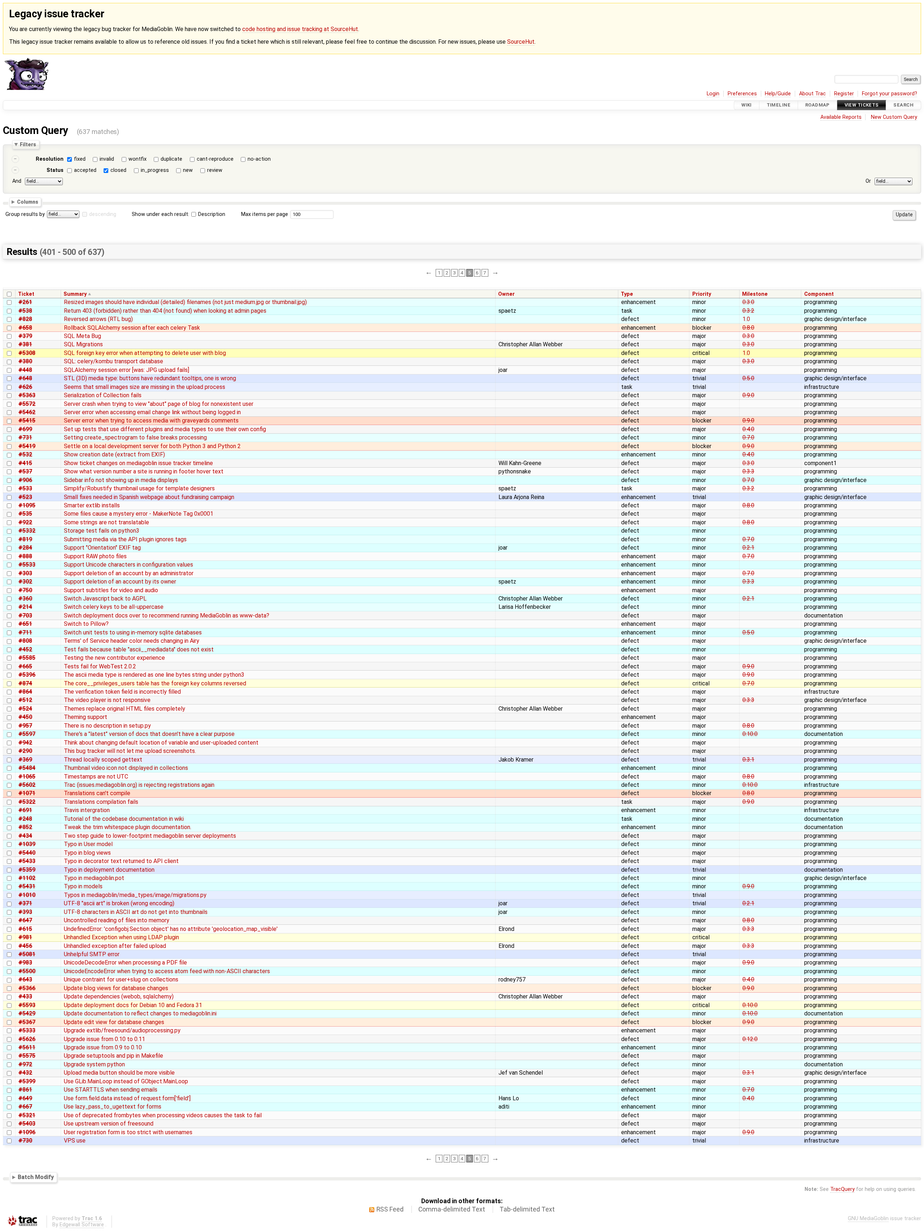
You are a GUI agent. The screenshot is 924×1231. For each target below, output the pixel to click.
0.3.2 (748, 310)
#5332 (26, 530)
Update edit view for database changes (114, 1022)
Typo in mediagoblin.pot (94, 878)
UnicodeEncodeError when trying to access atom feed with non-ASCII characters (167, 971)
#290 (25, 750)
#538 (25, 310)
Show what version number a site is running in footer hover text (143, 471)
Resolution (50, 159)
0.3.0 (748, 302)
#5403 (26, 1123)
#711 (25, 632)
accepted (85, 170)
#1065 (26, 776)
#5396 (26, 674)
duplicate (171, 159)
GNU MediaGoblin (868, 1218)
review (214, 170)
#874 (25, 683)
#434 (25, 835)
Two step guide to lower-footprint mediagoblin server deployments (150, 835)
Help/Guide (778, 94)
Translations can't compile (97, 793)
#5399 (26, 1081)
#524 (25, 708)
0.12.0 (750, 1039)
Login (713, 94)
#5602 (26, 784)
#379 (25, 336)
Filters (28, 144)
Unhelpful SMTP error (91, 954)
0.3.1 (748, 759)
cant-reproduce (215, 159)
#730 (25, 1140)
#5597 (26, 734)
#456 (25, 945)
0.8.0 (748, 327)
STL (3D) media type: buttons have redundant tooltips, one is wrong (150, 378)
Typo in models (83, 886)
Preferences (742, 94)
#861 (25, 1089)
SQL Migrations (83, 344)
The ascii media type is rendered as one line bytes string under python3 (154, 674)
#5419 (26, 446)
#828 (25, 319)
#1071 (26, 793)
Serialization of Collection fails (102, 395)
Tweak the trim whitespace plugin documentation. (127, 827)
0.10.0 (750, 734)
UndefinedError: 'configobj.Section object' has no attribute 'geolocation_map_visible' (171, 929)
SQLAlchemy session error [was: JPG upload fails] (126, 370)
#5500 (26, 971)
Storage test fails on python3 (101, 530)
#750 (25, 590)
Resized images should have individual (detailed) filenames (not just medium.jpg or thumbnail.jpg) (185, 302)
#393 (25, 912)
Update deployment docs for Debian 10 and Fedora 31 (133, 1005)
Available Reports (841, 117)
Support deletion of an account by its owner (120, 581)
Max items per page (264, 214)
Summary (75, 294)
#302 (25, 581)
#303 (25, 573)
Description (211, 214)
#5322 (26, 801)
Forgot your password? (889, 94)
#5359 (26, 869)
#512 (25, 700)
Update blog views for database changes (116, 988)
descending (102, 214)
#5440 (26, 852)
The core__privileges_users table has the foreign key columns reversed (155, 683)
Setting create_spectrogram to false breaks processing (135, 437)
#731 (25, 437)
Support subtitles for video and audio (111, 590)
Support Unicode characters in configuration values (128, 564)
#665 (25, 666)
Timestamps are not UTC (96, 776)
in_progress (155, 170)
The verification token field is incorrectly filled (122, 691)
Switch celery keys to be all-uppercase (114, 606)
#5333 (26, 1030)
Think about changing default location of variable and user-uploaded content (161, 742)
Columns (27, 202)
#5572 (26, 403)
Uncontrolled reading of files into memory (116, 920)
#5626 (26, 1039)
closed (118, 170)
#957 (25, 725)
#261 (25, 302)
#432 (25, 1072)
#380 (25, 361)
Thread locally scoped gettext (103, 759)
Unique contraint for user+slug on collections (121, 979)
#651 (25, 623)
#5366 (26, 988)
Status (55, 170)
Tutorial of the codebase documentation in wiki (124, 818)
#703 (25, 615)
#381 (25, 344)
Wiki (746, 105)
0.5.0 (748, 378)
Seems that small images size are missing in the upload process (144, 386)
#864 (25, 691)
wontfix (137, 159)
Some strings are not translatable (106, 522)
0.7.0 (748, 437)
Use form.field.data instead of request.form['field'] (127, 1098)
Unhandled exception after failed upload (115, 945)
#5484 (26, 767)
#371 (25, 903)
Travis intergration (87, 810)
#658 (25, 327)
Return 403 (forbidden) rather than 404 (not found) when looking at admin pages (165, 310)
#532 (25, 454)
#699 (25, 429)
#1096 (26, 1132)
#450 (25, 717)
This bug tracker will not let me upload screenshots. (130, 750)
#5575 (26, 1055)
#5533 (26, 564)
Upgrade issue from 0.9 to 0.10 (103, 1047)
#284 (25, 547)
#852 (25, 827)
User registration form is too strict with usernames (128, 1132)
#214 (25, 606)
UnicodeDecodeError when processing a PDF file (125, 962)
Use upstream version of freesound (108, 1123)
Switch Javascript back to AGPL (105, 598)
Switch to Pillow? (86, 623)
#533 (25, 488)
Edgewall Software (82, 1225)
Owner (506, 294)
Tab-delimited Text (527, 1209)
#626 (25, 386)
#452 (25, 649)
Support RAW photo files (95, 556)
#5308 (26, 353)
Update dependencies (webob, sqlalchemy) (119, 996)
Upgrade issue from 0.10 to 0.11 (104, 1039)
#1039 (26, 844)
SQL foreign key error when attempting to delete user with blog (145, 353)
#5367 (26, 1022)
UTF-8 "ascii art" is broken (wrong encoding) (119, 903)
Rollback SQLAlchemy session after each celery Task (132, 327)
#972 (25, 1064)
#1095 (26, 505)
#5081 (26, 954)
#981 (25, 937)
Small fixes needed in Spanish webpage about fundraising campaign (149, 497)
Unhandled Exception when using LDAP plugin (121, 937)
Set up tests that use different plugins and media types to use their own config (165, 429)
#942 (25, 742)
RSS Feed (390, 1209)
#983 (25, 962)
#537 (25, 471)
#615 (25, 929)
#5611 (26, 1047)
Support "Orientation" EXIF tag (102, 547)
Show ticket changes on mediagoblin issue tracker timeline (138, 463)
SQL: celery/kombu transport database (113, 361)
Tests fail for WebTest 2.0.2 (100, 666)
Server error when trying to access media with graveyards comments (151, 420)
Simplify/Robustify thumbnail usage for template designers (139, 488)
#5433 (26, 861)
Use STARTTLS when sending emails (110, 1089)
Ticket (26, 294)
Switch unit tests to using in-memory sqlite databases (133, 632)
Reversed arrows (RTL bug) (98, 319)
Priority (701, 294)
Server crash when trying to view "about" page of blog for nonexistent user (158, 403)
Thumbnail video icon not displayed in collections (126, 767)
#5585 (26, 657)
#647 (25, 920)
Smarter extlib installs (92, 505)
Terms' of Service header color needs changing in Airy (131, 640)
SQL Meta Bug (82, 336)
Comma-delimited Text (451, 1209)
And (16, 181)
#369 (25, 759)
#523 (25, 497)
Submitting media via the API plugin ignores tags (125, 539)
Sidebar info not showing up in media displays (121, 480)
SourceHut (521, 41)
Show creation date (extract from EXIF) (114, 454)
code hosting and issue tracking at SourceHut (300, 29)
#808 (25, 640)
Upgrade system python (94, 1064)
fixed (80, 159)
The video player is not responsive (107, 700)
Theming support (85, 717)
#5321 (26, 1115)
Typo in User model (88, 844)
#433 (25, 996)
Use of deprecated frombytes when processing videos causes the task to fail (163, 1115)
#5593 (26, 1005)
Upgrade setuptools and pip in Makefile (113, 1055)
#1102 (26, 878)
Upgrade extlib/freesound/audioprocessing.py (122, 1030)
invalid (107, 159)
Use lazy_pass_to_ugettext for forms (112, 1106)
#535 (25, 513)
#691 (25, 810)
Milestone (755, 294)
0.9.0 (748, 395)
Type (627, 294)
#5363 (26, 395)
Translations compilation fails (101, 801)
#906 (25, 480)
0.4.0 (748, 429)
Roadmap (817, 105)
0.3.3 (748, 471)
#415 (25, 463)
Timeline (778, 105)
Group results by (25, 214)
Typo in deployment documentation (109, 869)
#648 (25, 378)
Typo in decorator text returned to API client (121, 861)
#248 (25, 818)
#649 (25, 1098)
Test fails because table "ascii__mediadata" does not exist (139, 649)
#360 (25, 598)
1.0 (746, 319)
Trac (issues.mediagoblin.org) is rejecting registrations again (139, 784)
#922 (25, 522)
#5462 (26, 412)
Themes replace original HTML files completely (124, 708)
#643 (25, 979)
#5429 (26, 1013)
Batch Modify (36, 1177)
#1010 (26, 895)
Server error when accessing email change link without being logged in (152, 412)
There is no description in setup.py (107, 725)
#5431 (26, 886)
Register (844, 94)
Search (903, 105)
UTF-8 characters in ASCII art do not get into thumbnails (136, 912)
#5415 (26, 420)
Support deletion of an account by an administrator (128, 573)
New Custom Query (894, 117)
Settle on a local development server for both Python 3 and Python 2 (152, 446)
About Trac (812, 94)
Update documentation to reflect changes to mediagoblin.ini (140, 1013)
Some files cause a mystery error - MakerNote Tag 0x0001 (138, 513)
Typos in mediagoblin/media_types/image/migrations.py (135, 895)
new (188, 170)
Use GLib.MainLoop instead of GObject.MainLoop (126, 1081)
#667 (25, 1106)
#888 (25, 556)
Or (868, 181)
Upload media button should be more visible (119, 1072)
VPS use (75, 1140)
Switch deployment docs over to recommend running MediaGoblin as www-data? (166, 615)
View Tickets (862, 105)
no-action (259, 159)
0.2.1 (748, 547)
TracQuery (842, 1189)
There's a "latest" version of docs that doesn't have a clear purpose (149, 734)
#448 (25, 370)
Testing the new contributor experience (114, 657)
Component (819, 294)
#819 (25, 539)
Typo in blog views (87, 852)
